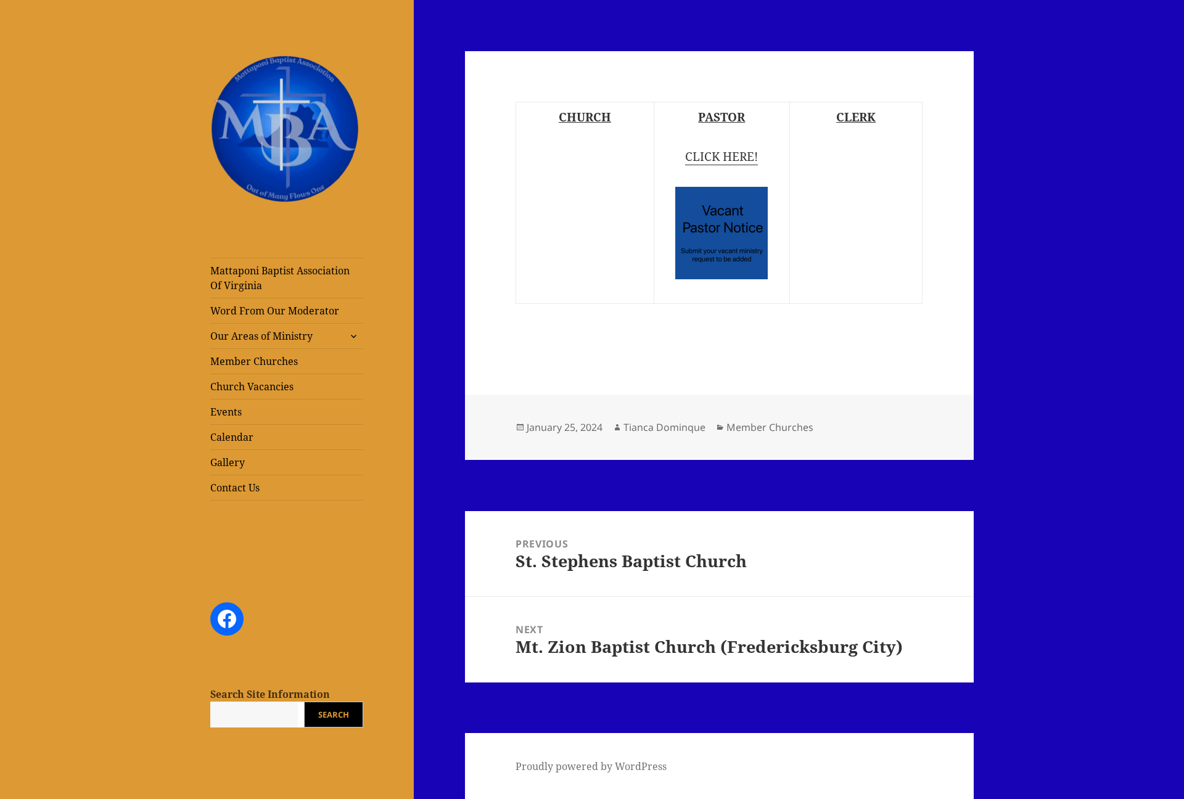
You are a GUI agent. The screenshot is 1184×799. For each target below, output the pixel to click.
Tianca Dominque (664, 427)
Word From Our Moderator (274, 311)
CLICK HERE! (721, 157)
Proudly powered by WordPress (591, 766)
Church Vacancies (252, 386)
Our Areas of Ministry (261, 336)
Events (226, 412)
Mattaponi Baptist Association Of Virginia (280, 278)
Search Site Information (270, 694)
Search (333, 714)
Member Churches (254, 361)
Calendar (231, 437)
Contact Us (235, 487)
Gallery (227, 462)
